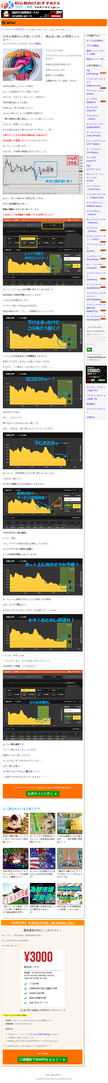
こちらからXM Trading (39, 1034)
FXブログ (19, 29)
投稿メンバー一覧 (95, 59)
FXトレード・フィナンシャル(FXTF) (95, 177)
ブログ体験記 (35, 43)
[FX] (30, 8)
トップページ (7, 29)
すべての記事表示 (95, 41)
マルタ (24, 43)
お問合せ (91, 417)
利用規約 (91, 404)
